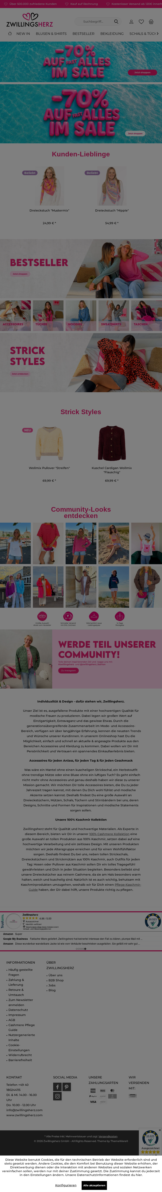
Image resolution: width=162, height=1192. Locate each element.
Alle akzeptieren (94, 1185)
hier (139, 1175)
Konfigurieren (66, 1185)
